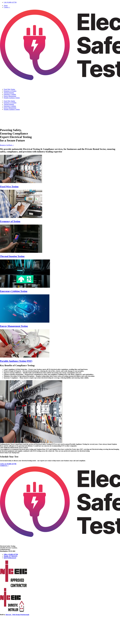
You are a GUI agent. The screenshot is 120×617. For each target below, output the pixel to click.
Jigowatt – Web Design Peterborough (17, 614)
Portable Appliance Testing (12, 98)
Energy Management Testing (14, 326)
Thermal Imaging (9, 92)
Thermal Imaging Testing (12, 256)
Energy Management (10, 96)
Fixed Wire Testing (9, 89)
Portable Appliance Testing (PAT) (16, 361)
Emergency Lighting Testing (13, 291)
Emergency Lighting (10, 94)
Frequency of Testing (10, 91)
